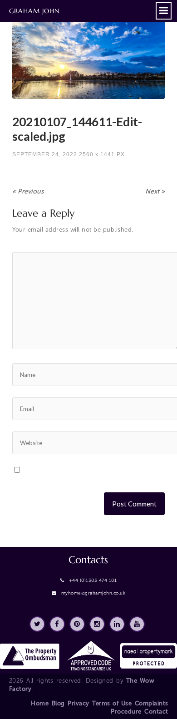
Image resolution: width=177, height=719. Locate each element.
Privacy (78, 703)
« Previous (28, 191)
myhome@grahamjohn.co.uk (93, 593)
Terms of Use (112, 703)
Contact (156, 711)
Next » (155, 191)
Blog (58, 703)
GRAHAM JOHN (34, 11)
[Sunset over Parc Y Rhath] (88, 56)
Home (40, 703)
